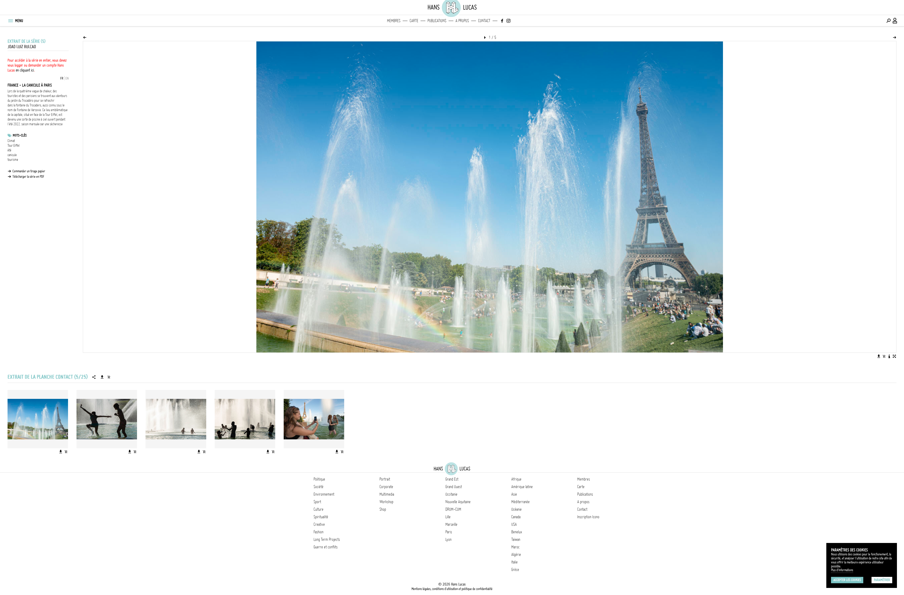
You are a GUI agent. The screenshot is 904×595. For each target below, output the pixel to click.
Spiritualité (321, 516)
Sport (317, 501)
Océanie (516, 509)
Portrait (384, 479)
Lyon (448, 539)
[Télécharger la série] (102, 377)
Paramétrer (882, 580)
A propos (462, 20)
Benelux (516, 532)
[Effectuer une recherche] (888, 20)
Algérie (516, 554)
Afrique (516, 479)
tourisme (13, 160)
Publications (437, 20)
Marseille (451, 524)
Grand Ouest (453, 486)
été (9, 150)
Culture (318, 509)
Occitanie (451, 494)
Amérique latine (522, 486)
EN (67, 78)
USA (514, 524)
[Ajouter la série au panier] (109, 377)
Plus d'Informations (842, 570)
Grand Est (451, 479)
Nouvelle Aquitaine (458, 501)
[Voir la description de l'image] (889, 356)
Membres (393, 20)
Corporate (386, 486)
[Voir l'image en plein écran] (894, 356)
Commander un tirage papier (28, 171)
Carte (414, 20)
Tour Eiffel (14, 145)
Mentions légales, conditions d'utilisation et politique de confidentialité (452, 589)
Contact (484, 20)
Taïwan (515, 539)
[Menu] (10, 21)
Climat (11, 141)
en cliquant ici (25, 70)
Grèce (515, 569)
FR (61, 78)
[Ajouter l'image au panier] (884, 356)
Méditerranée (520, 501)
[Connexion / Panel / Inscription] (895, 20)
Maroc (515, 547)
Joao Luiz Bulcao (22, 46)
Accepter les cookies (847, 580)
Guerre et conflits (326, 547)
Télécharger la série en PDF (28, 176)
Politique (319, 479)
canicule (12, 155)
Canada (516, 516)
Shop (382, 509)
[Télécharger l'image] (879, 356)
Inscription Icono (588, 516)
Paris (448, 532)
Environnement (324, 494)
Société (318, 486)
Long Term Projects (327, 539)
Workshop (386, 501)
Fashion (318, 532)
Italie (514, 562)
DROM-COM (453, 509)
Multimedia (386, 494)
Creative (319, 524)
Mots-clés (20, 135)
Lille (448, 516)
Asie (514, 494)
